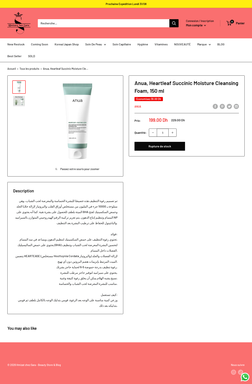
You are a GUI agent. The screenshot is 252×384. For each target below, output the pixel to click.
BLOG (221, 44)
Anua (137, 106)
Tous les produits (29, 68)
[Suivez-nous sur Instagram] (233, 372)
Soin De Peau (93, 44)
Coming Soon (39, 44)
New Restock (16, 44)
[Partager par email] (236, 106)
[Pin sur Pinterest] (222, 106)
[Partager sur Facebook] (215, 106)
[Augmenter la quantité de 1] (172, 132)
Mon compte (194, 25)
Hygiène (142, 44)
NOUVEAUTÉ (182, 44)
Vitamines (161, 44)
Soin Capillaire (122, 44)
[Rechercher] (174, 23)
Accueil (11, 68)
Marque (202, 44)
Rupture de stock (160, 146)
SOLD (31, 56)
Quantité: (140, 132)
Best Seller (14, 56)
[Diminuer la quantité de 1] (153, 132)
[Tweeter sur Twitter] (229, 106)
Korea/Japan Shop (67, 44)
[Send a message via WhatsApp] (245, 377)
